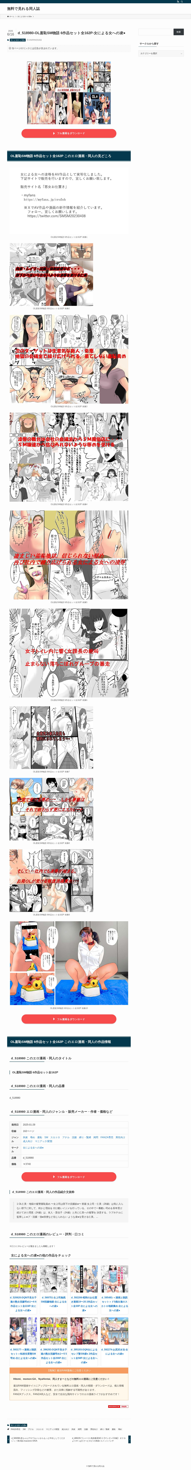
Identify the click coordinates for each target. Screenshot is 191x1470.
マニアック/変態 (43, 1141)
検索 (179, 32)
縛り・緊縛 (85, 1137)
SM (46, 1137)
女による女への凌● (18, 40)
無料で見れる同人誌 (23, 8)
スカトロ (55, 1137)
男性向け (120, 1137)
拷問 (95, 1137)
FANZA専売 (107, 1137)
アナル (66, 1137)
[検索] (182, 1)
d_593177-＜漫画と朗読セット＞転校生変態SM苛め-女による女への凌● (23, 1353)
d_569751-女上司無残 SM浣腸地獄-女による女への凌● (54, 1301)
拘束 (25, 1137)
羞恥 (39, 1137)
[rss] (178, 1)
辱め (32, 1137)
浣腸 (74, 1137)
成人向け (28, 1141)
